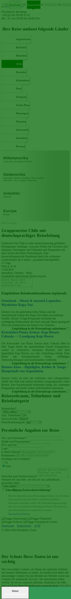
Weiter (15, 593)
